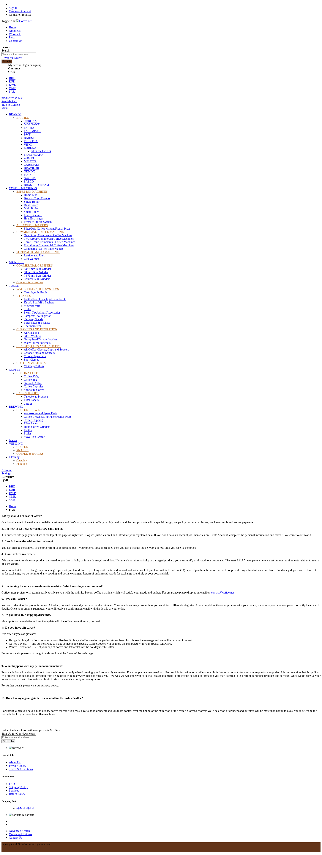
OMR (12, 88)
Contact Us (15, 40)
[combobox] (18, 54)
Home (12, 27)
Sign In (13, 8)
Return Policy (17, 793)
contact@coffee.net (222, 592)
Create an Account (20, 11)
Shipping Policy (18, 787)
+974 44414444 (25, 808)
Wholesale (15, 34)
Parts (12, 37)
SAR (12, 91)
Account (6, 470)
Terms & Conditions (21, 769)
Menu (4, 108)
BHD (12, 78)
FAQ (12, 783)
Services (14, 790)
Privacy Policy (17, 765)
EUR (12, 81)
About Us (14, 30)
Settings (6, 473)
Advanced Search (11, 57)
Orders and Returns (20, 834)
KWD (12, 84)
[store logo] (23, 21)
